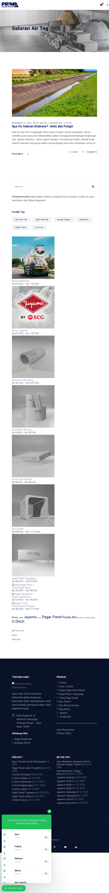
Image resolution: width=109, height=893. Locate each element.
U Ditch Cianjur (20, 778)
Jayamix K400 (64, 784)
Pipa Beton (64, 709)
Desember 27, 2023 (22, 123)
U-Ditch (39, 227)
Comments (91, 152)
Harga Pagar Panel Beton (72, 690)
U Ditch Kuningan (21, 774)
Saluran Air (55, 123)
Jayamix (30, 617)
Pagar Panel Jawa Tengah (25, 768)
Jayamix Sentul (65, 803)
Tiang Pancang (90, 618)
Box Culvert (65, 701)
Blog (36, 123)
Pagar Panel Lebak (21, 796)
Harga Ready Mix (23, 739)
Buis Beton (42, 219)
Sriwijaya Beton (22, 742)
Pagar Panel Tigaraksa (23, 792)
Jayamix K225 (64, 799)
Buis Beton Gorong (68, 705)
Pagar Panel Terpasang (71, 694)
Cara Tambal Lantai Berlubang (27, 761)
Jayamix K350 (64, 781)
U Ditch (67, 123)
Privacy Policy (64, 733)
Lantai (39, 618)
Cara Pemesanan (65, 729)
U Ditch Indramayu (21, 781)
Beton (43, 123)
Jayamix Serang (65, 777)
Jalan (21, 617)
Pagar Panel (64, 219)
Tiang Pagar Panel (68, 697)
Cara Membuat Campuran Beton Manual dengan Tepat (73, 763)
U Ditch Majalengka (22, 785)
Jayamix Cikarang (66, 792)
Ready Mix (20, 227)
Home (14, 33)
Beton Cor (21, 219)
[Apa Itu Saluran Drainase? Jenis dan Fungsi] (54, 93)
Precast (84, 219)
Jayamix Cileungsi (66, 795)
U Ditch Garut (19, 799)
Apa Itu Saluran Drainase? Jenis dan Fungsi (42, 126)
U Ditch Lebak (19, 789)
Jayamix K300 (64, 788)
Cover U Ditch (66, 686)
